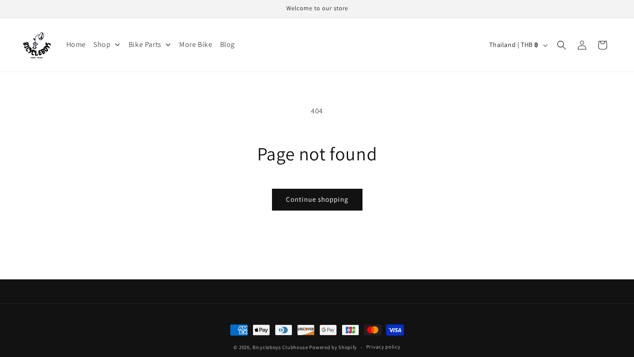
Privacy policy (383, 346)
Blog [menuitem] (227, 44)
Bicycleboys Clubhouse (280, 347)
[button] (561, 45)
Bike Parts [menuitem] (145, 44)
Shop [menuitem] (101, 44)
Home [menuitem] (76, 44)
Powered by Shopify (333, 347)
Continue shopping (317, 199)
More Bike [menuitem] (195, 44)
